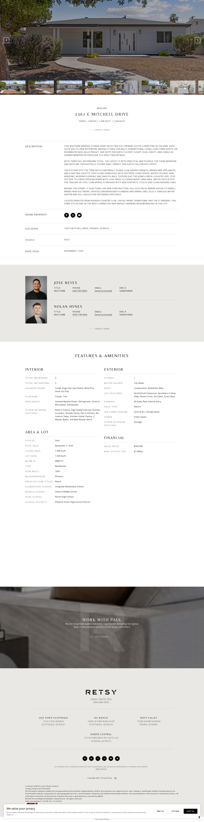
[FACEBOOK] (85, 758)
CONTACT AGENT (102, 329)
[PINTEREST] (117, 758)
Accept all (190, 811)
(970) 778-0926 (80, 314)
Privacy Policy (106, 778)
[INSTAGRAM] (104, 758)
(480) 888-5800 (101, 702)
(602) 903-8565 (80, 291)
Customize (175, 811)
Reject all (160, 811)
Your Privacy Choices (102, 819)
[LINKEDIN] (91, 758)
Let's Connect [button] (102, 637)
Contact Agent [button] (102, 130)
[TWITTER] (98, 758)
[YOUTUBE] (110, 758)
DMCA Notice (101, 769)
